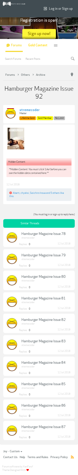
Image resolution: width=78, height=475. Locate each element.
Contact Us (10, 457)
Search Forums (13, 58)
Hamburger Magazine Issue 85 (43, 384)
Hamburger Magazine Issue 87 (43, 427)
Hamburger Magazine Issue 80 (43, 277)
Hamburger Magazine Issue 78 (43, 234)
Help (22, 457)
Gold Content (37, 45)
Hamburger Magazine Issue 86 (43, 405)
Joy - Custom (11, 451)
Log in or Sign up (61, 9)
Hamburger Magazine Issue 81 (43, 298)
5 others (55, 192)
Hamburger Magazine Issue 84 (43, 362)
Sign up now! (39, 33)
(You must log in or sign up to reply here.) (54, 214)
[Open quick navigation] (72, 74)
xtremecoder (30, 110)
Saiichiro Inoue (38, 192)
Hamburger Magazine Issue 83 (43, 341)
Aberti (16, 192)
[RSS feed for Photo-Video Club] (72, 457)
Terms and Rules (37, 457)
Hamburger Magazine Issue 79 (43, 255)
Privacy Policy (59, 457)
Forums (16, 45)
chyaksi (25, 192)
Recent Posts (33, 58)
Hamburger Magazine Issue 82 (43, 320)
